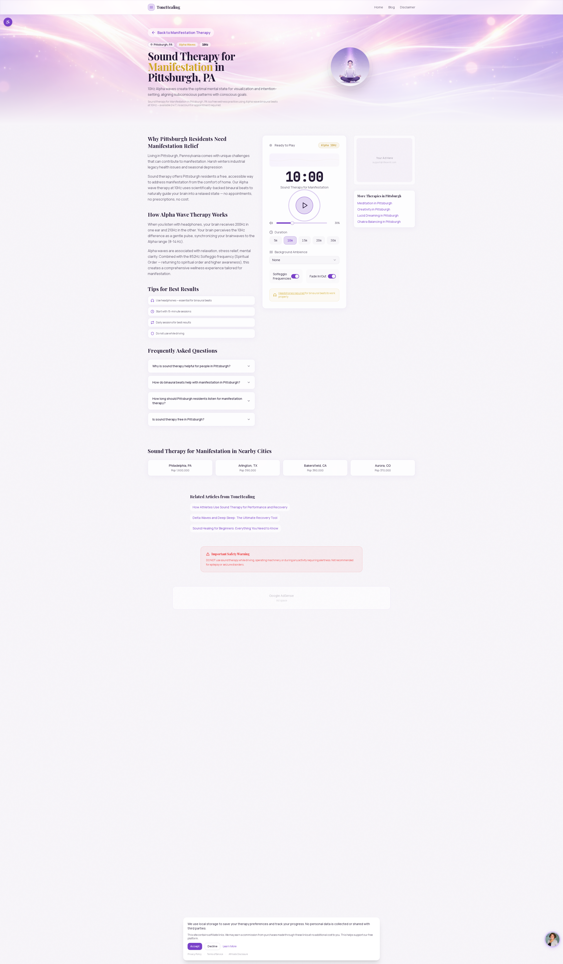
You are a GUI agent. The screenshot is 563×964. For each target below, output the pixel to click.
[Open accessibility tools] (8, 22)
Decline (212, 946)
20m (319, 240)
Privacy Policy (194, 954)
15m (304, 240)
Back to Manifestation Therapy (183, 32)
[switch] (295, 276)
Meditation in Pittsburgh (374, 203)
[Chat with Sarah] (552, 939)
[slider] (292, 223)
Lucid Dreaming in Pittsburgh (377, 215)
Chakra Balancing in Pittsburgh (379, 221)
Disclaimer (407, 7)
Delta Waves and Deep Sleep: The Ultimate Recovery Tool (235, 518)
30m (333, 240)
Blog (391, 7)
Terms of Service (215, 954)
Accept (194, 946)
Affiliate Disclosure (238, 954)
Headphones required (291, 293)
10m (290, 240)
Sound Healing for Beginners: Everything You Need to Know (235, 528)
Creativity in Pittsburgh (373, 209)
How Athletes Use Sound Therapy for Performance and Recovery (240, 507)
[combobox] (304, 260)
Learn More (229, 946)
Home (378, 7)
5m (275, 240)
